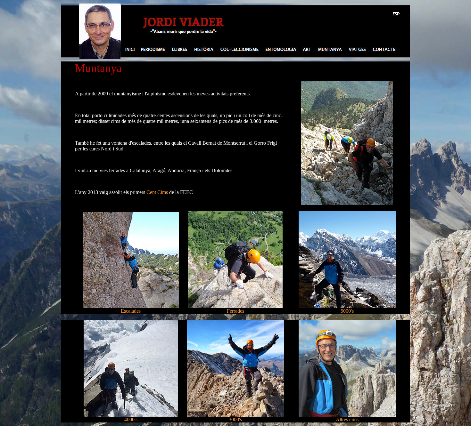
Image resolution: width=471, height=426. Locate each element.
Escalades (131, 311)
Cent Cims (157, 192)
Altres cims (347, 419)
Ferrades (235, 311)
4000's (130, 419)
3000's (235, 419)
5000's (347, 311)
